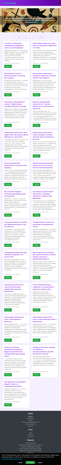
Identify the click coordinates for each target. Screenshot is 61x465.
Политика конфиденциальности (31, 422)
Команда (30, 434)
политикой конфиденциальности (12, 459)
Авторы (30, 420)
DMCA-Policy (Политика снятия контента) (30, 445)
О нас (30, 432)
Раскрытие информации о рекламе (30, 447)
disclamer (30, 426)
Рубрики (30, 416)
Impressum (30, 452)
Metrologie (9, 3)
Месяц (26, 37)
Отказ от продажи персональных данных (30, 448)
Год (33, 37)
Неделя (19, 37)
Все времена (40, 37)
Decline (20, 462)
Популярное (30, 418)
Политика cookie (30, 443)
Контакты (30, 436)
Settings (40, 462)
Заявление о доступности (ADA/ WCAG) (30, 450)
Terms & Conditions (30, 424)
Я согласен (30, 462)
